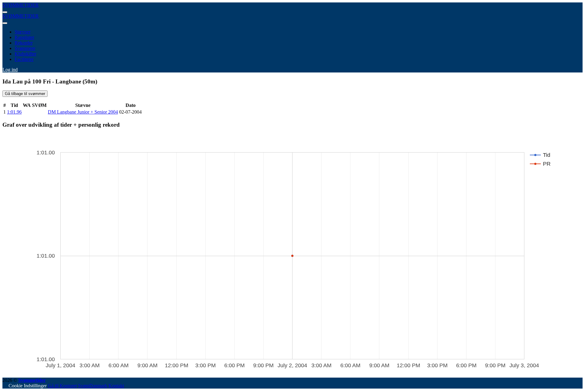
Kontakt (116, 385)
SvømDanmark (92, 385)
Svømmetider (32, 380)
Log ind (10, 69)
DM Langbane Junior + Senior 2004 (83, 111)
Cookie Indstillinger (28, 385)
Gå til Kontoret (62, 385)
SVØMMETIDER (20, 5)
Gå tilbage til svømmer (25, 93)
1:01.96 (14, 111)
